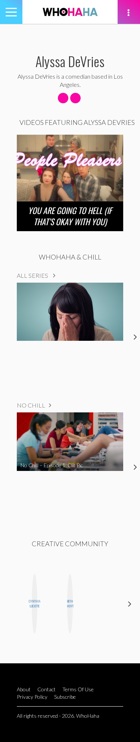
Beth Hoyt (70, 603)
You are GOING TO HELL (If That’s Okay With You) (70, 215)
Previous (10, 603)
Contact (46, 689)
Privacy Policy (32, 697)
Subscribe (65, 697)
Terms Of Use (78, 689)
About (24, 689)
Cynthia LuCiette (34, 603)
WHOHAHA (70, 12)
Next (129, 603)
